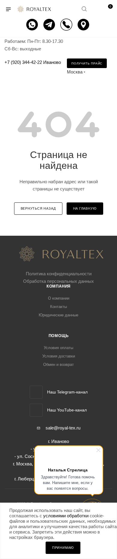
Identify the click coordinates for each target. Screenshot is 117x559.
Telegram (36, 392)
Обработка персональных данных (58, 281)
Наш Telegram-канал (67, 392)
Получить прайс (86, 63)
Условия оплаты (58, 347)
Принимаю (63, 547)
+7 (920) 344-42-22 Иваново (32, 62)
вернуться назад (38, 208)
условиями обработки (65, 515)
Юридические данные (58, 315)
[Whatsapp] (33, 25)
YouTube (36, 410)
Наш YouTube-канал (67, 410)
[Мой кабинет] (95, 9)
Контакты (58, 306)
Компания (58, 286)
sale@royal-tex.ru (63, 427)
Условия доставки (58, 356)
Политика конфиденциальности (59, 273)
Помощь (59, 335)
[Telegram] (50, 25)
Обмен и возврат (58, 364)
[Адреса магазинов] (84, 25)
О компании (58, 298)
